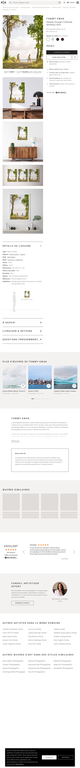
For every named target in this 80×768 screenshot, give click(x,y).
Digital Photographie (11, 668)
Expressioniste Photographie (39, 665)
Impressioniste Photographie (39, 668)
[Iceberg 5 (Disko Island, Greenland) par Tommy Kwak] (65, 377)
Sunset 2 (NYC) (33, 391)
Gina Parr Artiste (34, 644)
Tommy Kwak (56, 7)
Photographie (25, 7)
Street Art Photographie (63, 665)
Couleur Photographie (11, 665)
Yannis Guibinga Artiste (37, 640)
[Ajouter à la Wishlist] (74, 57)
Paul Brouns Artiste (35, 636)
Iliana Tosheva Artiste (62, 644)
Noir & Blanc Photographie (13, 661)
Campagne (19, 260)
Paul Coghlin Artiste (61, 640)
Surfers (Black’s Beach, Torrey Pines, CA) (17, 391)
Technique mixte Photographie (14, 672)
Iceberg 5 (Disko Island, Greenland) (66, 391)
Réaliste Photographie (62, 661)
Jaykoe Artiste (59, 629)
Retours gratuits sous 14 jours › (59, 69)
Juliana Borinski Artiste (37, 633)
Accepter (49, 757)
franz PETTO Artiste (11, 633)
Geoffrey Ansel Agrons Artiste (65, 633)
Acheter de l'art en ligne (11, 7)
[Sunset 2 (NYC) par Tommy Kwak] (40, 377)
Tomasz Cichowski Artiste (13, 629)
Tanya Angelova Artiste (12, 644)
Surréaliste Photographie (63, 668)
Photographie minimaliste (41, 7)
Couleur (22, 254)
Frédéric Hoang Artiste (62, 636)
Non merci (65, 757)
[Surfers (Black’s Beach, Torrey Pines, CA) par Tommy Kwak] (14, 377)
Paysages (11, 260)
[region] (48, 552)
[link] (60, 2)
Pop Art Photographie (36, 672)
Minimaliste (11, 257)
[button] (77, 3)
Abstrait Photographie (36, 661)
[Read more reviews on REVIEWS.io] (11, 558)
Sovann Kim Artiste (10, 640)
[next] (75, 378)
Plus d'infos (20, 764)
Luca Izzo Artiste (34, 629)
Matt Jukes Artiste (10, 636)
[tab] (23, 246)
